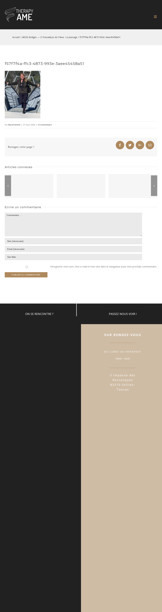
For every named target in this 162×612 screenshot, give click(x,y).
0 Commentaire (45, 124)
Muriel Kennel (14, 124)
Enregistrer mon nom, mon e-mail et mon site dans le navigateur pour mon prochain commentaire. (103, 266)
